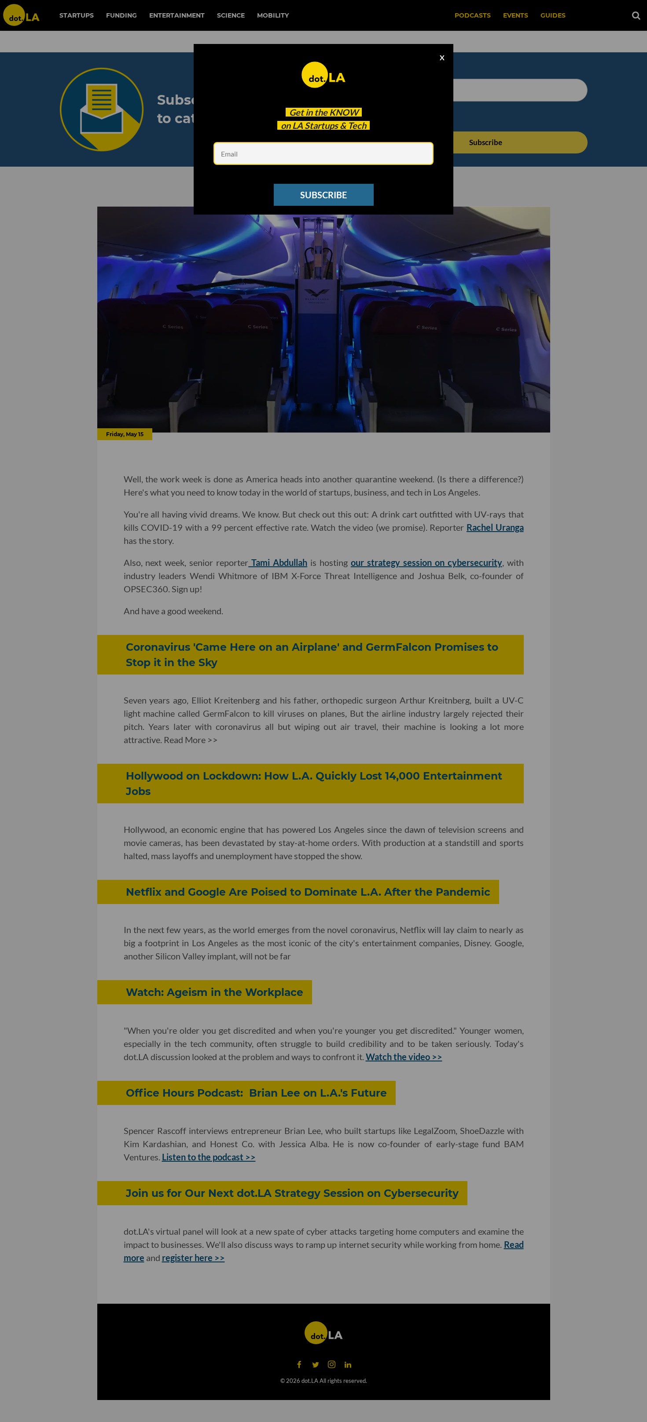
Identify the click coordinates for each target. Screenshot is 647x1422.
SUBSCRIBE (323, 195)
